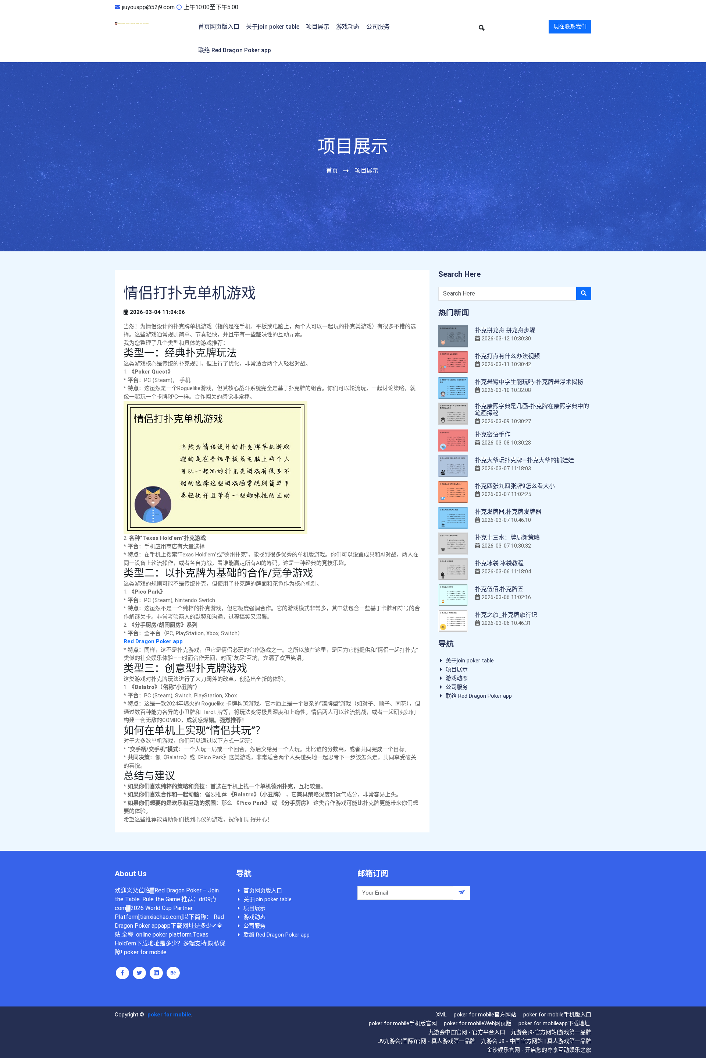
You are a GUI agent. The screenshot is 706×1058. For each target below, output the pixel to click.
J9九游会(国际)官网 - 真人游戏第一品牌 (426, 1041)
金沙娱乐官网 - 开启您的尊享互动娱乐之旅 (539, 1050)
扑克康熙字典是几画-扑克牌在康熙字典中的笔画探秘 (532, 410)
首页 (332, 170)
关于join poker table (272, 26)
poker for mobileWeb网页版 (477, 1023)
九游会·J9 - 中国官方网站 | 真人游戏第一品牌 (536, 1041)
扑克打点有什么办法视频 (507, 356)
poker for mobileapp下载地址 (554, 1023)
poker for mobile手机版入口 (557, 1014)
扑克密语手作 (492, 434)
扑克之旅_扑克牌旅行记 (506, 614)
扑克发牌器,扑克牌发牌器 (508, 511)
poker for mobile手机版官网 (403, 1023)
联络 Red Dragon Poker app (234, 50)
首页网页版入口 (218, 26)
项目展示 (317, 26)
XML (441, 1014)
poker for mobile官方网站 (485, 1014)
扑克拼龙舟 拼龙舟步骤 (505, 330)
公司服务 (378, 26)
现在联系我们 (569, 26)
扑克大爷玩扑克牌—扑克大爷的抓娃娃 (524, 460)
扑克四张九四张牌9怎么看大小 (515, 485)
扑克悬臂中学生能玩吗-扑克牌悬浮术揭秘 (529, 381)
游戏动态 (348, 26)
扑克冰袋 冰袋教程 (499, 563)
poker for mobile (169, 1014)
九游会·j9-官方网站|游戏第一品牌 (551, 1032)
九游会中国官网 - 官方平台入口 (466, 1032)
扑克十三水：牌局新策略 (507, 537)
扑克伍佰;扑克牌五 (499, 588)
